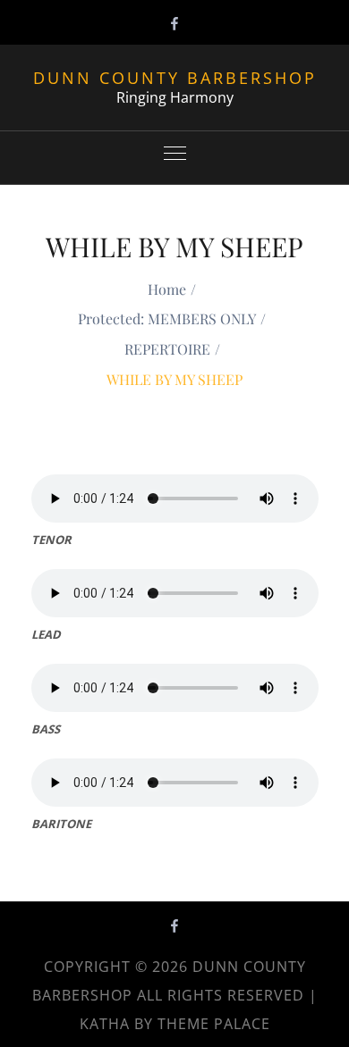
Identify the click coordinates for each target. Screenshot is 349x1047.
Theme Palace (213, 1024)
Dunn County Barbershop (175, 77)
